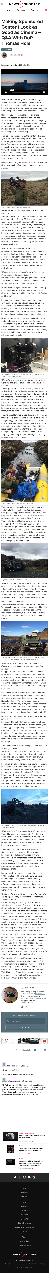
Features (25, 1196)
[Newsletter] (46, 4)
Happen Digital (41, 998)
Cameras (35, 10)
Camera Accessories (26, 1133)
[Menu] (46, 10)
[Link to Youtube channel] (29, 1177)
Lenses (24, 1215)
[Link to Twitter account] (15, 1177)
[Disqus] (24, 1092)
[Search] (2, 4)
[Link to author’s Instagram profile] (26, 1007)
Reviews (21, 10)
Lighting (24, 1219)
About (24, 1237)
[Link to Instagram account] (24, 1177)
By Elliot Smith (27, 988)
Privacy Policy (24, 1245)
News (8, 10)
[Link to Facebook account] (19, 1177)
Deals (21, 1159)
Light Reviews (24, 1223)
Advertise (24, 1241)
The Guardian (40, 994)
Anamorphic (7, 49)
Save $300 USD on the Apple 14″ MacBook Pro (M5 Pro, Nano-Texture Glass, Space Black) (31, 1163)
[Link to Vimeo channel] (33, 1177)
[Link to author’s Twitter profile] (22, 1007)
